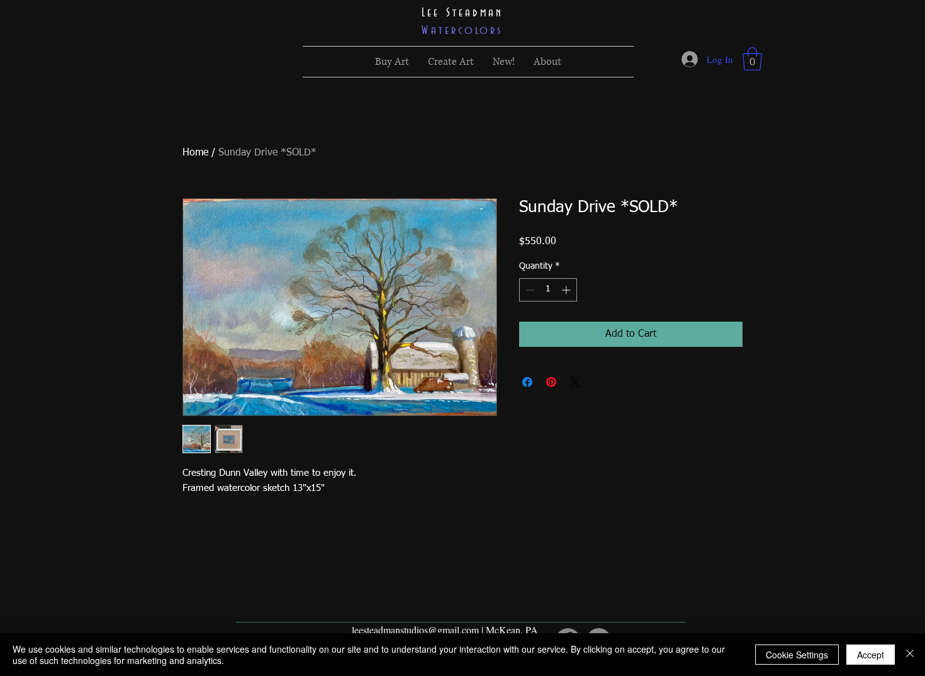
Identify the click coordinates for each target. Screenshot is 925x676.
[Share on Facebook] (527, 382)
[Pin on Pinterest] (551, 382)
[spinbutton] (548, 290)
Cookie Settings (797, 654)
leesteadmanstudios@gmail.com (415, 629)
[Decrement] (529, 290)
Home (195, 153)
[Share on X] (575, 382)
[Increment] (567, 290)
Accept (870, 654)
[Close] (909, 654)
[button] (752, 58)
